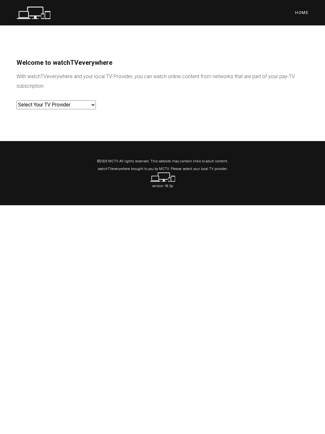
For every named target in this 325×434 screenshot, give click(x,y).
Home (301, 13)
